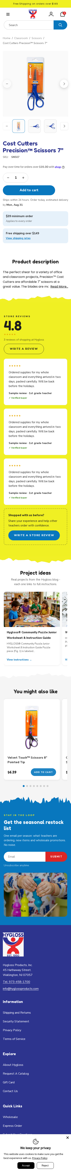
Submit (56, 856)
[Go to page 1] (24, 786)
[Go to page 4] (34, 786)
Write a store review (34, 535)
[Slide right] (64, 84)
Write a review (24, 349)
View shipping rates (18, 238)
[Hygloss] (13, 955)
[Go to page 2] (27, 786)
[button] (8, 14)
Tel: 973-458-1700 (16, 982)
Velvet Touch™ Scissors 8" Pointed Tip (27, 760)
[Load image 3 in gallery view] (50, 126)
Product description (35, 261)
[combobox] (29, 25)
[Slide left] (7, 84)
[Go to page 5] (37, 786)
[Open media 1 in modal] (35, 84)
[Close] (67, 1138)
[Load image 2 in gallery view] (34, 126)
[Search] (60, 25)
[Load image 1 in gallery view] (18, 126)
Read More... (59, 286)
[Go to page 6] (41, 786)
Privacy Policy (40, 1158)
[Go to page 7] (44, 786)
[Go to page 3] (30, 786)
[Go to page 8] (47, 786)
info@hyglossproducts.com (21, 989)
